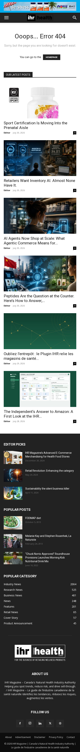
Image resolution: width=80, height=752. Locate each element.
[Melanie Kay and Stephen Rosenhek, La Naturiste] (13, 541)
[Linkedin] (40, 723)
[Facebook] (20, 723)
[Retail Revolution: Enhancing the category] (13, 475)
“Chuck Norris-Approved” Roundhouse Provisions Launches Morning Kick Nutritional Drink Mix (47, 557)
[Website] (60, 723)
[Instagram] (30, 723)
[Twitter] (50, 723)
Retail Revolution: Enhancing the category (49, 470)
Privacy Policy (56, 737)
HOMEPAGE (51, 57)
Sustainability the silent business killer (47, 488)
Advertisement (23, 737)
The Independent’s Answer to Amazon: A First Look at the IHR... (38, 414)
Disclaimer (39, 737)
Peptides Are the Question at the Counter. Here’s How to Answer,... (39, 298)
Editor (7, 132)
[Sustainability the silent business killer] (13, 493)
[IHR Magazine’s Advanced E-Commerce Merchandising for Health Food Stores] (13, 457)
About (8, 737)
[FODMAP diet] (13, 523)
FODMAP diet (33, 518)
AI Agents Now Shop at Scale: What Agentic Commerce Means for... (34, 240)
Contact (71, 737)
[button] (6, 18)
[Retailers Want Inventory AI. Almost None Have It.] (40, 158)
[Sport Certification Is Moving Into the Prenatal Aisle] (40, 100)
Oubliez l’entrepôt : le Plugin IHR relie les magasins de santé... (38, 356)
